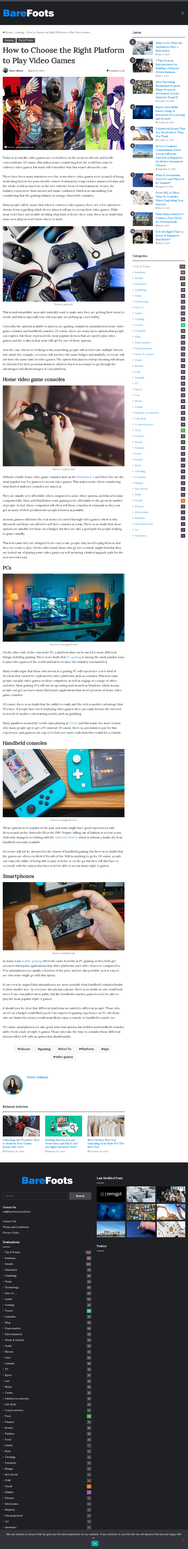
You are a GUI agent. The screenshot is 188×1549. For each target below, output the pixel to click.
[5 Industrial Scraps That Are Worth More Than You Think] (143, 133)
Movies (139, 366)
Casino (139, 407)
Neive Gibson (16, 70)
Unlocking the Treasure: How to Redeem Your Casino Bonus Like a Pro (21, 1143)
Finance (139, 436)
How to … (141, 307)
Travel (138, 325)
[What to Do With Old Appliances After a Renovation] (143, 48)
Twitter (102, 1246)
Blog (137, 336)
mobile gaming (32, 961)
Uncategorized (144, 524)
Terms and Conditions (16, 1227)
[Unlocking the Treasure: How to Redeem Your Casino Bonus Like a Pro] (21, 1126)
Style (138, 465)
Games (9, 1492)
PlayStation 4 (85, 477)
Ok (95, 1543)
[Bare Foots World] (28, 13)
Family (139, 459)
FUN (138, 494)
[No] (183, 1539)
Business (140, 272)
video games (64, 1057)
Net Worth (141, 488)
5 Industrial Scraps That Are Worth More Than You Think (170, 132)
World (138, 500)
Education (141, 284)
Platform (87, 1049)
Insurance (141, 535)
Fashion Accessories (147, 412)
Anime (138, 313)
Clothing (140, 471)
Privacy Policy (11, 1232)
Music (138, 401)
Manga (139, 483)
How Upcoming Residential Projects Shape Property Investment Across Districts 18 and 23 (168, 89)
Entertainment (143, 348)
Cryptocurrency (144, 424)
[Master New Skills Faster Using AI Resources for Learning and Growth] (143, 112)
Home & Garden (144, 354)
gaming (45, 1049)
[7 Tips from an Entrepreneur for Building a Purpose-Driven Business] (143, 65)
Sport (138, 389)
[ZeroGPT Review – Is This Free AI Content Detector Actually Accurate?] (111, 1194)
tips (106, 1049)
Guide (138, 360)
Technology (142, 301)
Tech (138, 430)
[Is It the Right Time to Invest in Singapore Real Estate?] (143, 237)
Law (137, 395)
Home (8, 32)
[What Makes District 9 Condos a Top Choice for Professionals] (143, 219)
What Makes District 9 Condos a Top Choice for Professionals (169, 217)
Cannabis (140, 330)
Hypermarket (143, 342)
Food (138, 453)
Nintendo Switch (66, 837)
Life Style (140, 418)
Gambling (141, 289)
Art (137, 529)
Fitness (139, 506)
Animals (139, 377)
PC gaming (74, 657)
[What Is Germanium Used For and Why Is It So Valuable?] (143, 180)
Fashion (139, 447)
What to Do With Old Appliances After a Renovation (169, 46)
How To (65, 1049)
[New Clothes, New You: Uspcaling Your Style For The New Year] (106, 1126)
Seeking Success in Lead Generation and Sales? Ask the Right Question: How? (61, 1143)
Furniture (140, 477)
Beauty (139, 442)
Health (139, 278)
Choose (25, 1049)
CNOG (73, 723)
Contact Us (9, 1221)
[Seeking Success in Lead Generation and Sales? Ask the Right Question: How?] (63, 1126)
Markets (140, 518)
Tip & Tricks (26, 40)
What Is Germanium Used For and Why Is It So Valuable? (170, 179)
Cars (137, 371)
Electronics (141, 512)
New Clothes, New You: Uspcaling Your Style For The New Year (106, 1143)
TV (136, 383)
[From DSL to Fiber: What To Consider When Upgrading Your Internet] (143, 198)
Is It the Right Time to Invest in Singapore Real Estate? (170, 235)
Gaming (19, 32)
